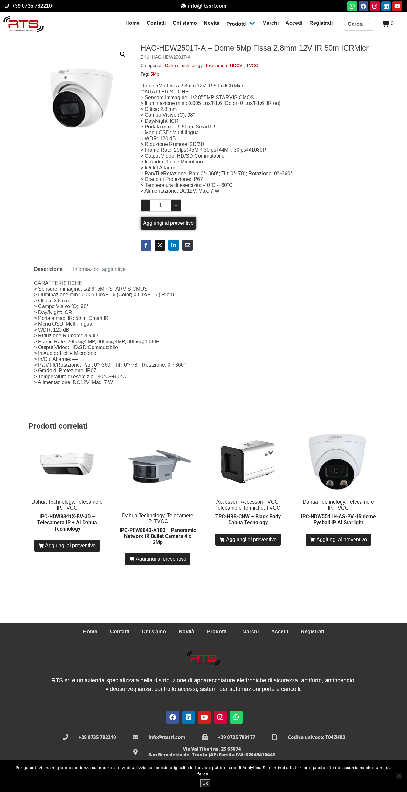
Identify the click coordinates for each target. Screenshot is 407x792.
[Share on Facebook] (146, 245)
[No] (399, 776)
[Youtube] (397, 6)
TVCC (252, 65)
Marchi (270, 23)
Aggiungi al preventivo (168, 223)
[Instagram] (375, 6)
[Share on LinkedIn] (173, 245)
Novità (211, 23)
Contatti (156, 23)
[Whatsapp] (352, 6)
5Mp (154, 74)
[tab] (48, 269)
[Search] (371, 24)
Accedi (294, 23)
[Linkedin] (386, 6)
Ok (205, 783)
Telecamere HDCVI (224, 65)
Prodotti (236, 24)
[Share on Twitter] (160, 245)
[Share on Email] (187, 245)
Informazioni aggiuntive (99, 269)
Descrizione (48, 269)
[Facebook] (364, 6)
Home (132, 23)
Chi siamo (185, 23)
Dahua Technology (184, 65)
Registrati (321, 23)
